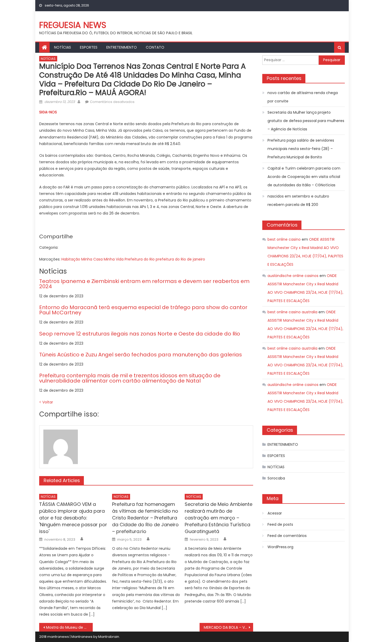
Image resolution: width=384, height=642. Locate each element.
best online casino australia (292, 312)
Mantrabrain (108, 636)
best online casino (284, 239)
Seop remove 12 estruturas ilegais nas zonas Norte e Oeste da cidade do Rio (139, 333)
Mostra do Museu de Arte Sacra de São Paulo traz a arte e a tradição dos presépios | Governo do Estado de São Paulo (69, 627)
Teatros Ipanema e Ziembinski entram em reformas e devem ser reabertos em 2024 (144, 283)
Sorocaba (276, 478)
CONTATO (155, 47)
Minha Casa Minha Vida (102, 259)
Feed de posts (280, 524)
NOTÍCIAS (62, 47)
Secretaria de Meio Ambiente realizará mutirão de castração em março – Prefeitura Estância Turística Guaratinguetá (218, 518)
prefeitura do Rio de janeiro (180, 259)
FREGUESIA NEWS (72, 25)
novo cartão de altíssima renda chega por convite (302, 97)
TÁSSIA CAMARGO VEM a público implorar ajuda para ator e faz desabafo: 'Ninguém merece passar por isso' (73, 518)
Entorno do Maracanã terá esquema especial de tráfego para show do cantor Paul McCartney (143, 310)
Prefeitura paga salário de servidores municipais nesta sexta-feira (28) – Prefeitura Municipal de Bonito (300, 149)
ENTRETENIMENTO (121, 47)
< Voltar (46, 402)
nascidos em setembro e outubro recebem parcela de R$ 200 (298, 200)
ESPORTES (88, 47)
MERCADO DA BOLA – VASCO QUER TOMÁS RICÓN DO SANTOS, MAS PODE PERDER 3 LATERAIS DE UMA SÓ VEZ (228, 627)
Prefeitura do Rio (140, 259)
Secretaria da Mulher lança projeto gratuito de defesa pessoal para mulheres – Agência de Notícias (305, 121)
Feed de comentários (287, 535)
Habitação (70, 259)
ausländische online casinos (292, 275)
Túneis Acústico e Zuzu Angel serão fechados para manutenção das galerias (140, 354)
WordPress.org (280, 547)
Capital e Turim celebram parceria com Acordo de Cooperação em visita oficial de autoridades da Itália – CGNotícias (303, 177)
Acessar (274, 513)
